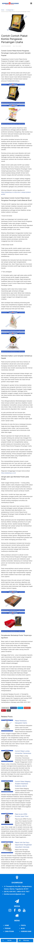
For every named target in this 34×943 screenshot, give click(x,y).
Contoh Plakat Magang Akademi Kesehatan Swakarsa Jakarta (22, 784)
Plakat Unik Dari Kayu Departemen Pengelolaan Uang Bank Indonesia (23, 845)
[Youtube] (24, 910)
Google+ (28, 707)
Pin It (4, 710)
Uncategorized (9, 9)
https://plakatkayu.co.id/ (8, 473)
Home (2, 9)
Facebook (13, 707)
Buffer (8, 710)
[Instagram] (9, 910)
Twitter (20, 707)
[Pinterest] (19, 910)
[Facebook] (14, 910)
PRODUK (8, 928)
